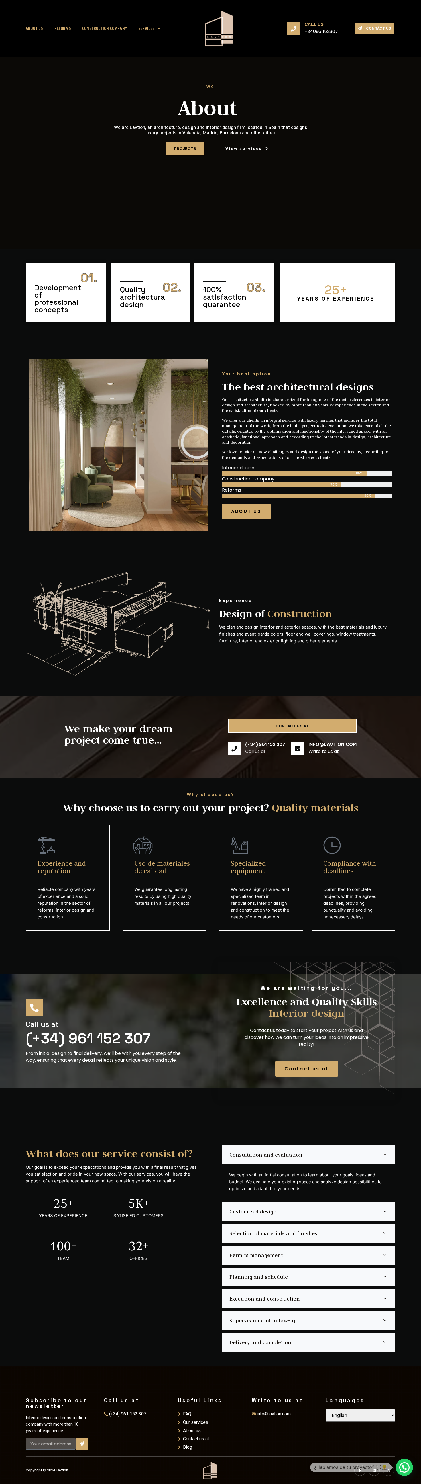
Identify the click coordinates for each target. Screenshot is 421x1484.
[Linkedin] (374, 1470)
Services (146, 28)
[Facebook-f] (359, 1470)
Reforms (62, 28)
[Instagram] (388, 1470)
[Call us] (293, 28)
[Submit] (82, 1444)
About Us (34, 28)
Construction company (104, 28)
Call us (314, 24)
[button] (404, 1467)
